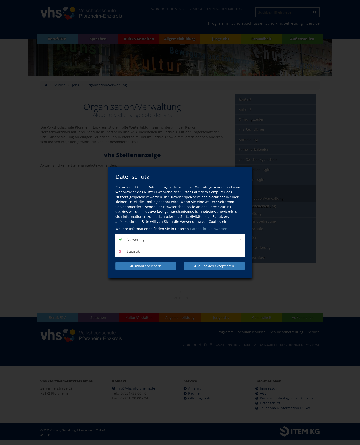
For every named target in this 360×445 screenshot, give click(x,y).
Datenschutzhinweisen (208, 228)
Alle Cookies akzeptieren (214, 266)
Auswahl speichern (145, 266)
